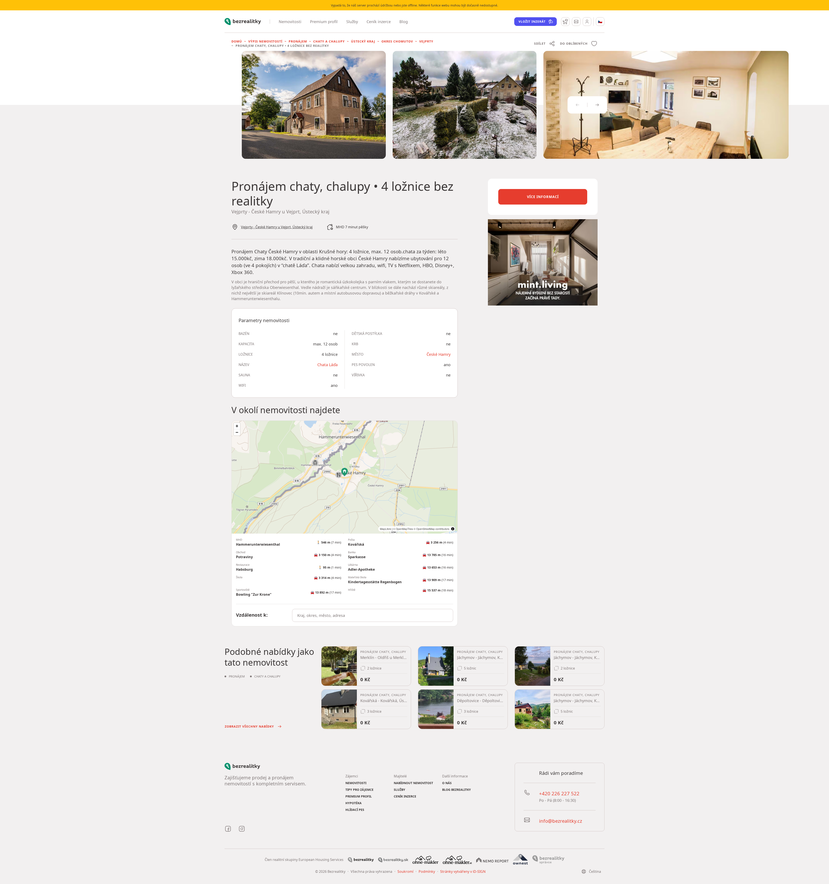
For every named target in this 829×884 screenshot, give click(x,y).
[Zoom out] (237, 432)
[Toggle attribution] (452, 528)
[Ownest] (520, 859)
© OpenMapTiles (403, 529)
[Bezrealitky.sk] (393, 859)
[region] (344, 477)
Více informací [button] (543, 196)
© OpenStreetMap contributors (431, 529)
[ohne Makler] (425, 859)
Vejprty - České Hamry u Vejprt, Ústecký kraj (277, 227)
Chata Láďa (327, 364)
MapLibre (385, 529)
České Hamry (439, 354)
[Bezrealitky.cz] (361, 859)
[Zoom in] (237, 426)
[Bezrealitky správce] (548, 859)
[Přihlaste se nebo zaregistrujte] (587, 21)
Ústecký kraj (363, 41)
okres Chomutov (397, 41)
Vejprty (426, 41)
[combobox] (372, 615)
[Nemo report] (492, 859)
